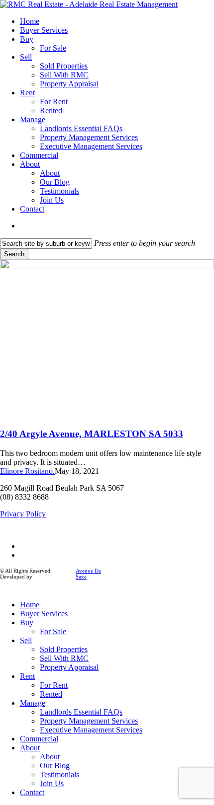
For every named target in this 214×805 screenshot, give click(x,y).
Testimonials (59, 774)
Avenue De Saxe (88, 574)
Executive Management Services (91, 730)
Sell (26, 640)
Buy (26, 622)
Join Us (52, 783)
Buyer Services (44, 613)
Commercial (39, 738)
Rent (27, 676)
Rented (51, 694)
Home (29, 604)
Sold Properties (64, 649)
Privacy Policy (23, 514)
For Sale (53, 631)
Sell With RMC (64, 658)
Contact (32, 792)
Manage (32, 703)
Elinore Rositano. (27, 471)
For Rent (54, 685)
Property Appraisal (69, 667)
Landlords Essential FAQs (81, 712)
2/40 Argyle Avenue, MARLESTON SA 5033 (91, 434)
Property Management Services (89, 721)
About (30, 747)
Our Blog (55, 765)
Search (14, 254)
